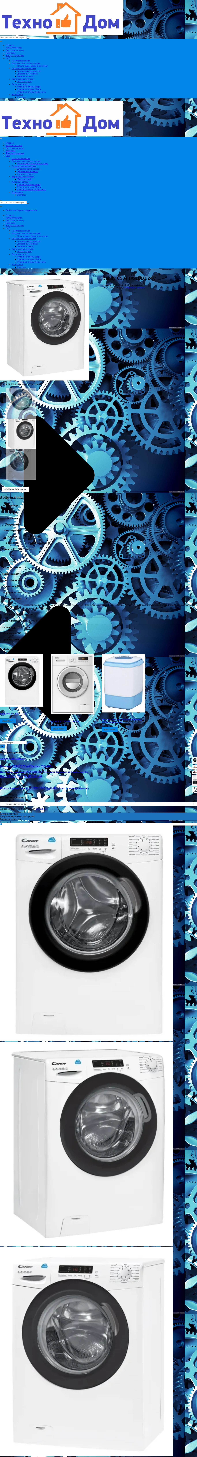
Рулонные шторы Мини (29, 89)
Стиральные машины (42, 272)
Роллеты (21, 97)
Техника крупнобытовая (18, 272)
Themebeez (41, 809)
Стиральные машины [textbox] (97, 804)
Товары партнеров (15, 55)
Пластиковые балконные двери (32, 66)
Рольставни (17, 94)
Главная (10, 45)
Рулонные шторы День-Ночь (31, 92)
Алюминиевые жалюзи (28, 71)
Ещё (8, 58)
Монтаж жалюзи (25, 76)
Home (2, 272)
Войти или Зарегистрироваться (21, 210)
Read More (7, 721)
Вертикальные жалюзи (23, 79)
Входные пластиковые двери (26, 63)
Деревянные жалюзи (27, 73)
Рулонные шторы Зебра (28, 86)
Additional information (15, 489)
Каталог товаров (14, 47)
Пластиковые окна (21, 60)
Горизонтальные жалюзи (24, 68)
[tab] (15, 489)
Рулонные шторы (20, 84)
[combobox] (98, 804)
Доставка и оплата (15, 50)
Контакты (10, 53)
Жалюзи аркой (24, 81)
